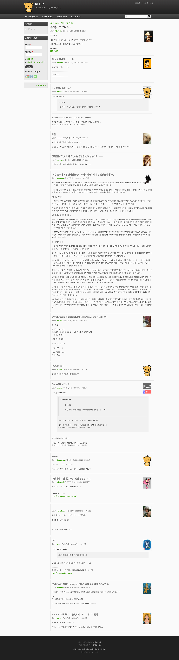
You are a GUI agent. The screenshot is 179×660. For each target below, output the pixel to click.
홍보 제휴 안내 (41, 85)
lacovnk (60, 138)
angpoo (60, 91)
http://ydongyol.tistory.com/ (64, 496)
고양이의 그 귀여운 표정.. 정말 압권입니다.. (71, 478)
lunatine (60, 62)
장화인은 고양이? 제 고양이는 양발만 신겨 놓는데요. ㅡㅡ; (77, 156)
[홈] (29, 6)
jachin (59, 618)
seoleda (60, 369)
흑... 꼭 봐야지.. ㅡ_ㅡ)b (63, 58)
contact (145, 3)
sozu (58, 544)
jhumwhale (61, 460)
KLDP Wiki (62, 16)
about (137, 3)
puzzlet (60, 388)
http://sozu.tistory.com (62, 573)
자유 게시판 (69, 23)
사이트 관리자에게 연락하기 (96, 649)
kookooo (60, 178)
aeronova (60, 587)
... (53, 507)
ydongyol (60, 482)
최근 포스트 (31, 29)
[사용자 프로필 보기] (148, 41)
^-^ (53, 540)
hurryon (60, 160)
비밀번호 (29, 52)
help (151, 3)
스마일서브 (97, 645)
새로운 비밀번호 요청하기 (36, 62)
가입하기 (30, 59)
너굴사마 (58, 31)
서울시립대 (97, 642)
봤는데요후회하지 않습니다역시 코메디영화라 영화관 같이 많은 (80, 316)
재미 (62, 23)
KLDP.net (75, 16)
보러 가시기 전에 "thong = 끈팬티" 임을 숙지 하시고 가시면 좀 (80, 583)
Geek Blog (47, 16)
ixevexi (59, 320)
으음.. (54, 134)
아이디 (28, 44)
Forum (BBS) (31, 16)
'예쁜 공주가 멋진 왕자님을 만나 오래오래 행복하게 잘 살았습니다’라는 (83, 174)
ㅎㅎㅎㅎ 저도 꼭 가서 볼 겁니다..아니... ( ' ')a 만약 (75, 614)
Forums (56, 23)
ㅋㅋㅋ (55, 456)
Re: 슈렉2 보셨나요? (61, 87)
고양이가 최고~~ (59, 365)
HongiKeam (61, 511)
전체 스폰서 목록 (79, 649)
